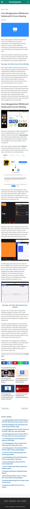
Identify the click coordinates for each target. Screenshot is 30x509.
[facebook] (4, 362)
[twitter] (9, 362)
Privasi (18, 501)
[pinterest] (15, 362)
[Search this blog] (28, 2)
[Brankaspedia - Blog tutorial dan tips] (15, 2)
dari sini (24, 146)
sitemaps (24, 501)
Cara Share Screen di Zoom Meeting (18, 64)
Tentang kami (12, 501)
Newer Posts (5, 408)
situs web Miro (24, 135)
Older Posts (25, 408)
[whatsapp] (20, 362)
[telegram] (26, 362)
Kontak (6, 501)
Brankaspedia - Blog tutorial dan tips (17, 506)
